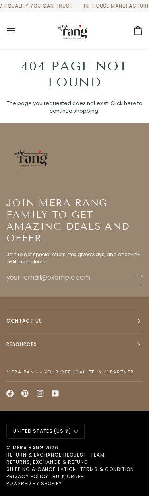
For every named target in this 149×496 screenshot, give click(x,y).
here (130, 103)
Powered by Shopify (34, 483)
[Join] (136, 276)
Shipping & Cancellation (41, 469)
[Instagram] (40, 393)
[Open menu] (18, 30)
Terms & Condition (107, 469)
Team (97, 454)
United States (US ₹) (42, 431)
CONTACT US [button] (24, 320)
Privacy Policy (27, 476)
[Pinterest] (25, 393)
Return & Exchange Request (46, 454)
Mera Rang (28, 447)
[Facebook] (10, 393)
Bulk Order (68, 476)
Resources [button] (21, 344)
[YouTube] (55, 393)
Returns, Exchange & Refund (47, 462)
